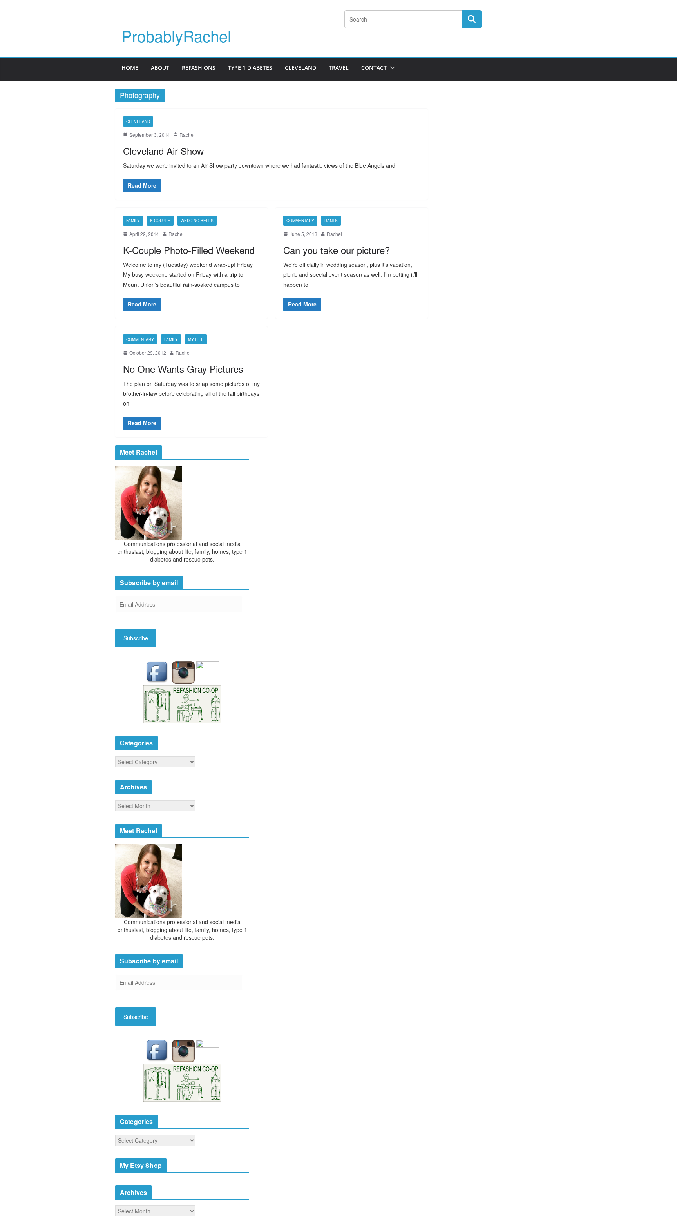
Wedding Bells (197, 220)
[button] (391, 67)
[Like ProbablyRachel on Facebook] (158, 672)
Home (129, 67)
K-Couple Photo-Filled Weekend (189, 250)
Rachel (187, 134)
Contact (374, 67)
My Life (196, 339)
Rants (331, 220)
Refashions (198, 67)
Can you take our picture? (336, 250)
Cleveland (300, 67)
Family (133, 220)
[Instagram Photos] (184, 672)
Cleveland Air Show (163, 151)
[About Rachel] (148, 502)
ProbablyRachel (176, 35)
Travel (339, 67)
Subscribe (135, 638)
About (160, 67)
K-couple (160, 220)
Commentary (300, 220)
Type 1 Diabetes (250, 67)
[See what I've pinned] (207, 672)
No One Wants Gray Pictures (183, 368)
